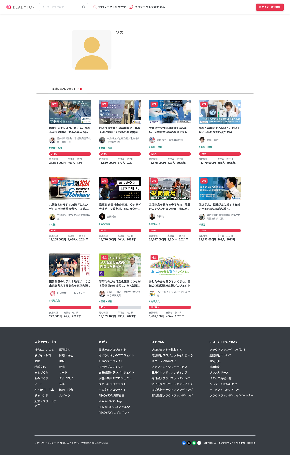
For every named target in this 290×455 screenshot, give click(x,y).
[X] (189, 443)
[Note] (199, 443)
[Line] (194, 443)
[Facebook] (184, 443)
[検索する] (84, 7)
